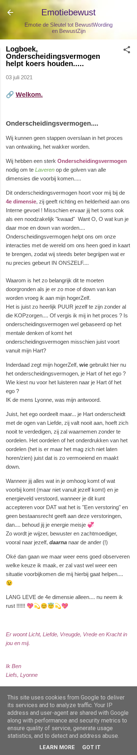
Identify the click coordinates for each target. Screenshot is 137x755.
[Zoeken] (126, 15)
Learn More (57, 747)
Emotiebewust (68, 12)
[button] (126, 51)
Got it (91, 747)
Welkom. (29, 94)
